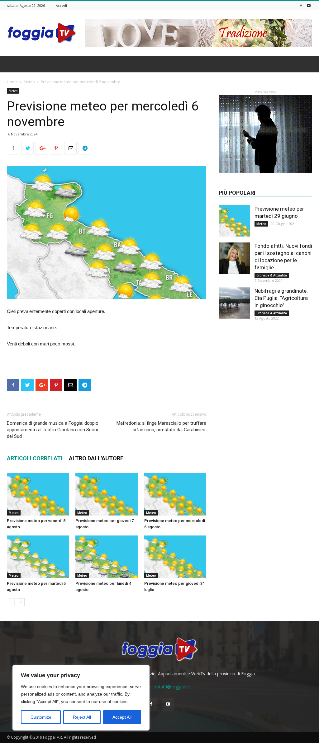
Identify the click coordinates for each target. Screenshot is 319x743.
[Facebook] (301, 5)
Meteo (29, 82)
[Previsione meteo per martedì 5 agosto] (38, 556)
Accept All (121, 717)
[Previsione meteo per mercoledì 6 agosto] (175, 494)
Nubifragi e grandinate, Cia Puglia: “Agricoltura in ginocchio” (281, 298)
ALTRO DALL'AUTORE (96, 458)
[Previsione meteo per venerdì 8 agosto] (38, 494)
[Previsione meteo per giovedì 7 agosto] (106, 494)
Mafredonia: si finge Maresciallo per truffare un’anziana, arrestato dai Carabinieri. (161, 426)
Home (12, 82)
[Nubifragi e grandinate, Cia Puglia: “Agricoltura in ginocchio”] (234, 303)
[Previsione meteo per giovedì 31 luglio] (175, 556)
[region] (81, 698)
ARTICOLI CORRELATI (34, 458)
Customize (41, 717)
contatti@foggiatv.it (171, 687)
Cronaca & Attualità (271, 275)
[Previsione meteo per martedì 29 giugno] (234, 221)
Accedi (61, 5)
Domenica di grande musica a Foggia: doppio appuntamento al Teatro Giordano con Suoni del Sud (52, 429)
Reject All (82, 717)
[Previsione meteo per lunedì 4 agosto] (106, 556)
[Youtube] (308, 5)
